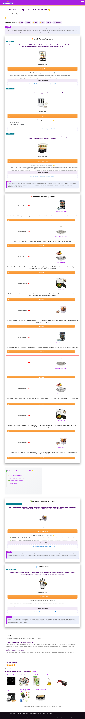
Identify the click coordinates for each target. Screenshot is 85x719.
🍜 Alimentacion (57, 22)
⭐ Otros (35, 22)
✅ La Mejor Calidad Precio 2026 (16, 480)
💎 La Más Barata (12, 483)
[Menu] (82, 2)
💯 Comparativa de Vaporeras (16, 478)
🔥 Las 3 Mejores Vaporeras (15, 475)
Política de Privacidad (22, 713)
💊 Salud (42, 22)
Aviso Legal (12, 713)
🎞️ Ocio (21, 22)
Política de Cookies (47, 713)
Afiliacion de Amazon (35, 713)
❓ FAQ (10, 485)
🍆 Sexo (49, 22)
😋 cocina (33, 671)
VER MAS (41, 220)
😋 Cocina (7, 18)
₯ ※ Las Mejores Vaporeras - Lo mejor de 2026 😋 (20, 470)
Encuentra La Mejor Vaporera (15, 473)
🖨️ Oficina (28, 22)
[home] (8, 2)
